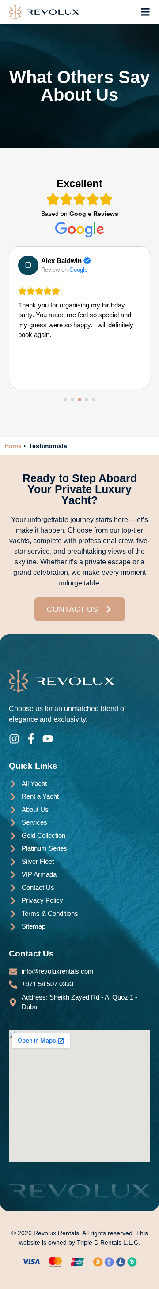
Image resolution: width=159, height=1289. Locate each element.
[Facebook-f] (31, 738)
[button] (65, 399)
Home (13, 446)
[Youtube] (47, 738)
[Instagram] (14, 738)
